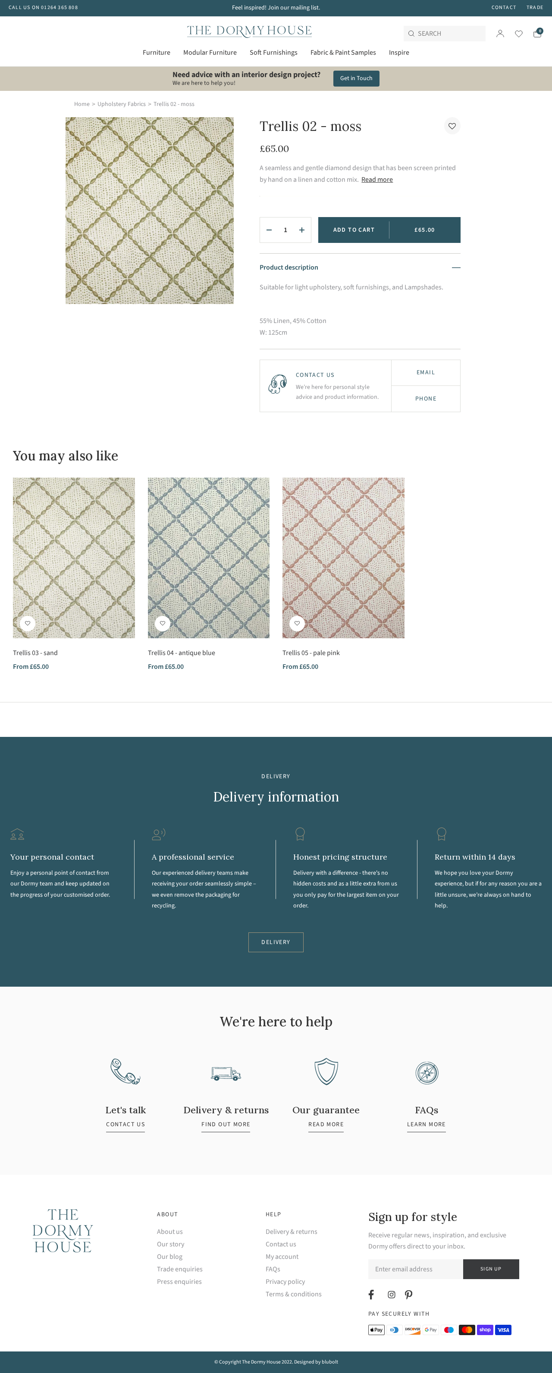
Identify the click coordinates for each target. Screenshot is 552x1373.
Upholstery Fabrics (121, 104)
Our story (170, 1244)
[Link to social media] (372, 1294)
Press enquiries (179, 1281)
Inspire (399, 52)
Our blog (169, 1256)
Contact (504, 7)
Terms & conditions (294, 1294)
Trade (535, 7)
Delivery (275, 942)
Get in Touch (356, 78)
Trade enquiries (180, 1269)
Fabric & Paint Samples (343, 52)
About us (170, 1231)
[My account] (500, 33)
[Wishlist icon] (513, 33)
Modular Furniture (210, 52)
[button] (452, 125)
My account (282, 1256)
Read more (377, 179)
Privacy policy (285, 1281)
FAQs (273, 1269)
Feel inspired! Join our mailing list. (276, 7)
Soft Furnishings (274, 52)
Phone (425, 399)
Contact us (281, 1244)
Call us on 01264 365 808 (43, 7)
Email (426, 372)
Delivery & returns (291, 1231)
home (82, 104)
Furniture (156, 52)
